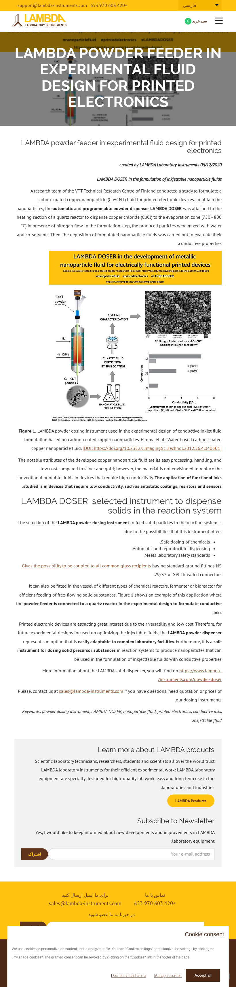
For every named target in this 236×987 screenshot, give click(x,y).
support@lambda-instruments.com (52, 5)
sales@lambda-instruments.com (91, 691)
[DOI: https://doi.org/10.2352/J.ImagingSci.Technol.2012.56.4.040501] (152, 448)
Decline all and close (128, 975)
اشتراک (34, 854)
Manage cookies (168, 975)
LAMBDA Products (190, 800)
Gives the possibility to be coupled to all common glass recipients (86, 566)
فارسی (189, 5)
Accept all (203, 975)
